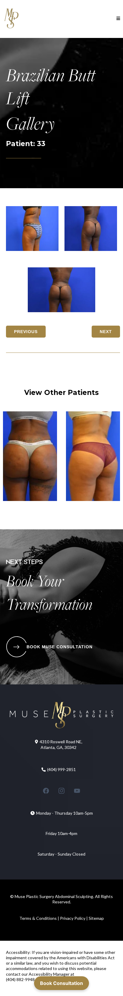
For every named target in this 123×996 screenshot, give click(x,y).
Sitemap (96, 918)
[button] (117, 18)
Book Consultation (61, 983)
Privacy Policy (72, 918)
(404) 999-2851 (61, 769)
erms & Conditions (40, 918)
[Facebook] (46, 791)
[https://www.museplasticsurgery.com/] (11, 18)
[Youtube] (77, 791)
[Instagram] (61, 791)
